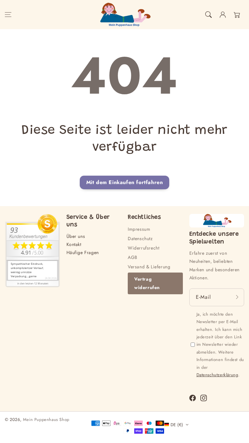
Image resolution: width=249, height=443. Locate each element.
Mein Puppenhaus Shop (46, 419)
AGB (132, 257)
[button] (8, 14)
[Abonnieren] (237, 297)
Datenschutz (140, 238)
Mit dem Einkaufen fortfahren (124, 182)
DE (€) (177, 425)
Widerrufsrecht (143, 248)
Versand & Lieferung (149, 266)
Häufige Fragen (82, 252)
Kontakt (73, 244)
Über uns (75, 236)
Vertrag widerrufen (147, 283)
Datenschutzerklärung (217, 375)
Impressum (139, 229)
